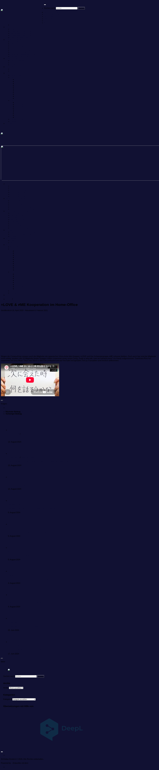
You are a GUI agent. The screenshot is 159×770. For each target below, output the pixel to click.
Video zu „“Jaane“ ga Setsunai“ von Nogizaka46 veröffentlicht (33, 556)
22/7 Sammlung (16, 46)
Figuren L (19, 102)
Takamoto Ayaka (27, 457)
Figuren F (19, 90)
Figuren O (19, 109)
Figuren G (19, 92)
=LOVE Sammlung (18, 42)
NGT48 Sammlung (51, 23)
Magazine (14, 71)
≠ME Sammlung (17, 44)
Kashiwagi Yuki (14, 505)
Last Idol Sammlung (18, 52)
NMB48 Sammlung (52, 19)
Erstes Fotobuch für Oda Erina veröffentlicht (26, 603)
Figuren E (19, 88)
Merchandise (11, 73)
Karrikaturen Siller (17, 119)
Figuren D (19, 86)
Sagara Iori (12, 481)
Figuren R (19, 113)
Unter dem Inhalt (8, 2)
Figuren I (18, 96)
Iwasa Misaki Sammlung (20, 50)
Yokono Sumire (14, 575)
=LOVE (9, 299)
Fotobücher (15, 69)
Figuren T (19, 117)
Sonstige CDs (11, 58)
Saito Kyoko (26, 434)
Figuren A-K (15, 77)
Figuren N (19, 107)
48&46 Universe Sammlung (17, 40)
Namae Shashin (17, 75)
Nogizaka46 (13, 552)
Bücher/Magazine (13, 67)
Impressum (10, 123)
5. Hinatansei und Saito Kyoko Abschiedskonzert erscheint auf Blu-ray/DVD (39, 438)
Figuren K (19, 98)
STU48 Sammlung (18, 25)
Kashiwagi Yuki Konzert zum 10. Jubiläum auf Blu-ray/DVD (32, 509)
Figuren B (19, 82)
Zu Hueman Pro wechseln (39, 763)
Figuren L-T (15, 100)
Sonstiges (14, 121)
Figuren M (19, 105)
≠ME (15, 299)
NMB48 (11, 528)
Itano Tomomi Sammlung (20, 48)
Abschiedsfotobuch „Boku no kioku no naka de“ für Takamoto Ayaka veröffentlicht (41, 461)
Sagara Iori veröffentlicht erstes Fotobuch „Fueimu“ (29, 485)
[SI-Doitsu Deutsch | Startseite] (22, 12)
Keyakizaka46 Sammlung (20, 35)
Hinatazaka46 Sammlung (20, 31)
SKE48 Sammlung (51, 16)
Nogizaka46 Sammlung (20, 29)
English (19, 670)
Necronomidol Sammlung (20, 63)
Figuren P (19, 111)
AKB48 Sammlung (51, 14)
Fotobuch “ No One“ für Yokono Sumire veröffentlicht (29, 579)
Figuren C (19, 84)
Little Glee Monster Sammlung (22, 61)
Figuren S (19, 115)
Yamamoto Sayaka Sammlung (22, 54)
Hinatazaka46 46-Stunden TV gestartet (24, 626)
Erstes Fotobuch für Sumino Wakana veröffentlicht (28, 532)
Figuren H (19, 94)
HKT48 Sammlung (51, 21)
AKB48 (11, 599)
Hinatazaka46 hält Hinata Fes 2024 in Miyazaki (27, 650)
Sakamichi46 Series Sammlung (19, 27)
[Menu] (45, 4)
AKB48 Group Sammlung (54, 12)
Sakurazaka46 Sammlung (21, 33)
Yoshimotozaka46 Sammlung (22, 37)
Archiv (5, 688)
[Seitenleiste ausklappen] (2, 400)
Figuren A (19, 79)
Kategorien (7, 699)
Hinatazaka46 (13, 434)
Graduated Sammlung (19, 56)
